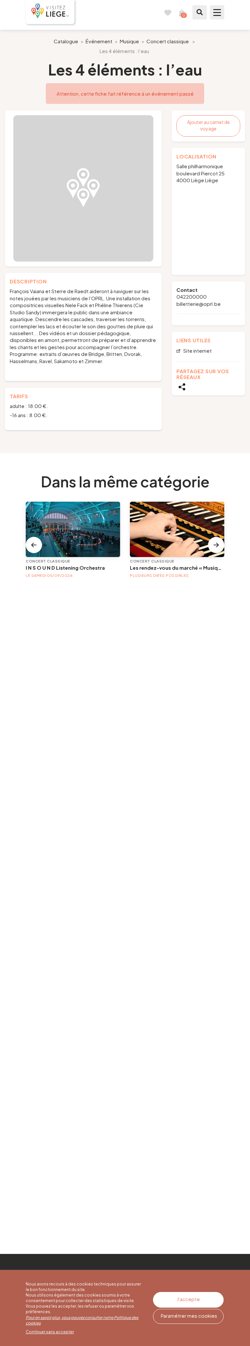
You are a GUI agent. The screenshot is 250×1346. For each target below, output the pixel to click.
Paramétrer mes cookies (189, 1315)
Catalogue (66, 41)
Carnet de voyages (167, 12)
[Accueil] (50, 12)
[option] (83, 188)
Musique (129, 41)
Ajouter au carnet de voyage (208, 125)
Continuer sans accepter (50, 1331)
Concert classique (167, 41)
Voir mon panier (182, 12)
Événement (99, 41)
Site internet (197, 351)
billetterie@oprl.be (198, 304)
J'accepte (188, 1299)
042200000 (191, 296)
